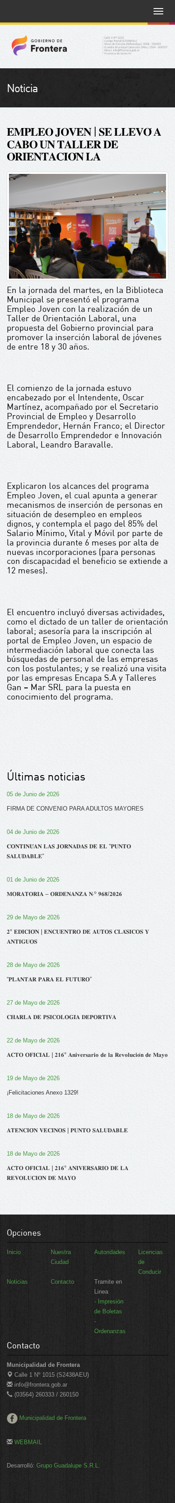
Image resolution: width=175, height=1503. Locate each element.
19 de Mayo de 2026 (33, 1078)
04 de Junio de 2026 (33, 832)
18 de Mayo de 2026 (33, 1116)
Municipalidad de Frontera (52, 1417)
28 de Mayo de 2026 (33, 965)
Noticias (17, 1281)
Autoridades (109, 1252)
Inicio (14, 1252)
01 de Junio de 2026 (33, 879)
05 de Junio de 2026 (33, 794)
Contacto (62, 1281)
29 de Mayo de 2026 (33, 917)
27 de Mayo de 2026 (33, 1002)
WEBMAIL (27, 1442)
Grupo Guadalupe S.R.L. (68, 1465)
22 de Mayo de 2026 (33, 1040)
